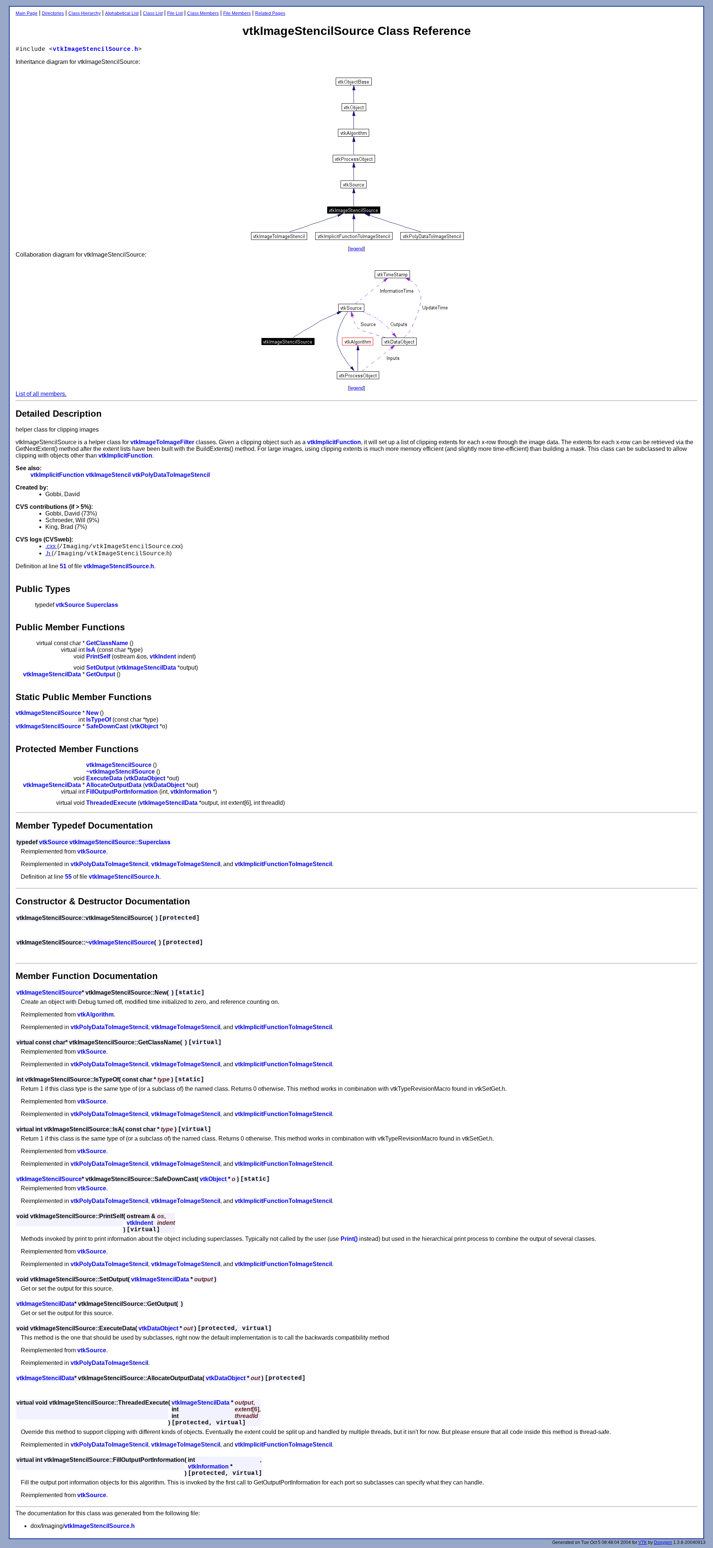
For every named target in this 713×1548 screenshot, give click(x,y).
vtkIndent (163, 656)
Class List (153, 13)
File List (175, 13)
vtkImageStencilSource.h (95, 49)
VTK (642, 1542)
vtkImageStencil (108, 475)
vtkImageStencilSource (48, 713)
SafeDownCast (107, 726)
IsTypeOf (98, 719)
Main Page (27, 13)
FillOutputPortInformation (122, 791)
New (92, 713)
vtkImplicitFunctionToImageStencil (283, 864)
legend (356, 248)
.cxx (51, 546)
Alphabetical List (122, 13)
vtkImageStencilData (147, 667)
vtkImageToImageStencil (185, 864)
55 (68, 877)
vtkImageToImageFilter (162, 442)
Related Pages (270, 13)
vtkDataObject (145, 778)
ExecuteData (104, 778)
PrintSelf (98, 656)
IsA (90, 650)
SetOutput (100, 667)
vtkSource (70, 605)
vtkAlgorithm (95, 1014)
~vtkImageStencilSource (120, 771)
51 (63, 566)
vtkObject (144, 726)
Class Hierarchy (84, 13)
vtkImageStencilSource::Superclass (119, 842)
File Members (237, 13)
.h (48, 553)
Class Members (203, 13)
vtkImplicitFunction (334, 442)
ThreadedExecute (111, 803)
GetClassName (107, 643)
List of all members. (41, 394)
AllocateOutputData (113, 785)
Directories (53, 13)
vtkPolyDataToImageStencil (171, 475)
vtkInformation (190, 791)
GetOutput (100, 674)
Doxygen (663, 1542)
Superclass (102, 605)
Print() (349, 1239)
